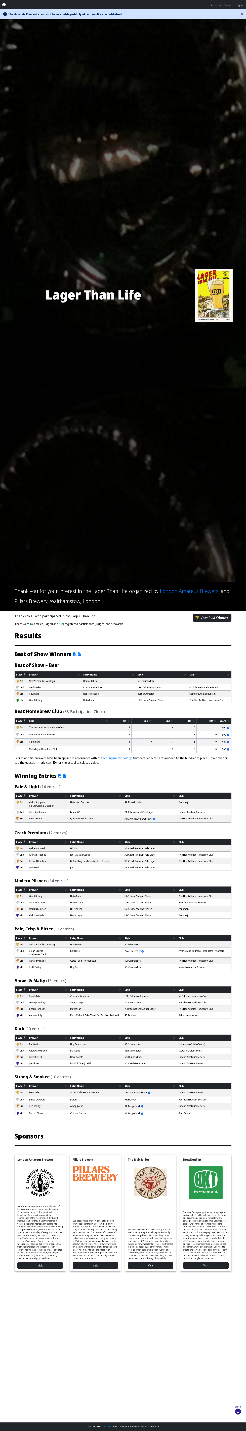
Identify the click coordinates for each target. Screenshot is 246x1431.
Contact (228, 5)
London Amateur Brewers (189, 591)
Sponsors (216, 5)
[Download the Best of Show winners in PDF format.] (74, 654)
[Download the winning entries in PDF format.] (59, 776)
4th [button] (189, 720)
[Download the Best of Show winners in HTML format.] (79, 654)
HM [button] (211, 720)
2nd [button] (146, 720)
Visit (40, 1265)
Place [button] (19, 674)
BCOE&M (108, 1426)
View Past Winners (215, 617)
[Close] (242, 14)
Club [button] (192, 674)
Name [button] (77, 795)
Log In (239, 5)
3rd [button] (168, 720)
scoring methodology (117, 758)
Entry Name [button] (90, 674)
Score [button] (223, 720)
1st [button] (124, 720)
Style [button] (141, 674)
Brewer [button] (33, 674)
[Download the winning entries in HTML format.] (64, 776)
